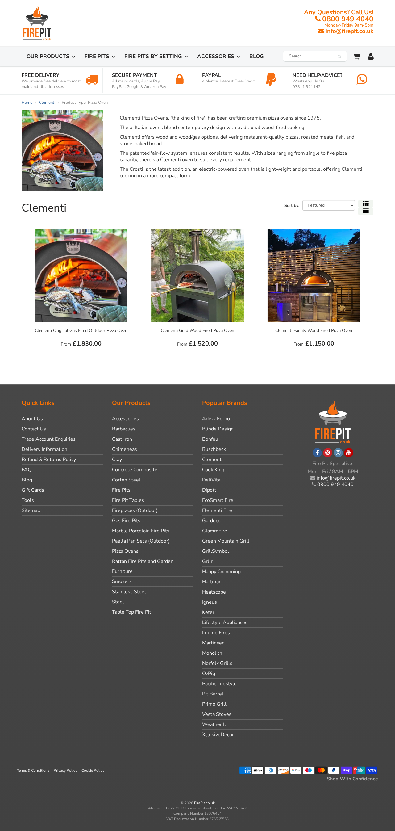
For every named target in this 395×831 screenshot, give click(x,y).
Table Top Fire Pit (131, 612)
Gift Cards (33, 490)
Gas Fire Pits (126, 520)
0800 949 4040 (347, 19)
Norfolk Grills (217, 663)
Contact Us (34, 429)
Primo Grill (214, 704)
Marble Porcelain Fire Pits (140, 530)
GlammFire (214, 530)
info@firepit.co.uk (349, 31)
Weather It (214, 724)
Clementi (47, 102)
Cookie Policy (92, 770)
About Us (32, 418)
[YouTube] (348, 452)
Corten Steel (126, 479)
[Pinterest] (327, 452)
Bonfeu (210, 439)
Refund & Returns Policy (49, 459)
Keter (208, 612)
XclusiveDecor (218, 734)
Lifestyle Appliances (224, 622)
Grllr (207, 561)
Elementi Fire (217, 510)
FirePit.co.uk (204, 802)
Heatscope (214, 592)
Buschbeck (214, 449)
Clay (117, 459)
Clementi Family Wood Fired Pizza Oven (313, 331)
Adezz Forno (216, 418)
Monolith (212, 653)
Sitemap (31, 510)
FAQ (26, 469)
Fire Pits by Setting (153, 56)
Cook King (213, 469)
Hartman (212, 581)
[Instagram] (338, 452)
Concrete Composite (134, 469)
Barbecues (123, 429)
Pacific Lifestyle (219, 683)
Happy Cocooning (221, 571)
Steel (118, 601)
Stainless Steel (129, 591)
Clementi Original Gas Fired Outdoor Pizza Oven (81, 331)
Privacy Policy (65, 770)
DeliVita (211, 479)
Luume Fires (216, 632)
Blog (256, 56)
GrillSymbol (215, 551)
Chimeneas (124, 449)
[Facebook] (317, 452)
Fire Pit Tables (128, 500)
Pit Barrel (212, 693)
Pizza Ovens (125, 551)
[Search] (339, 56)
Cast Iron (122, 439)
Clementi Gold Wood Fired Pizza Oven (197, 331)
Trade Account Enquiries (49, 439)
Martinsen (213, 643)
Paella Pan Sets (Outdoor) (141, 541)
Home (27, 102)
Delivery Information (44, 449)
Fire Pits (97, 56)
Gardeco (211, 520)
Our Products (48, 56)
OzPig (208, 673)
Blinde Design (218, 429)
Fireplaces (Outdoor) (135, 510)
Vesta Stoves (216, 714)
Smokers (122, 581)
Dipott (209, 490)
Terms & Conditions (33, 770)
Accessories (215, 56)
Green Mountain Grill (225, 541)
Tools (28, 500)
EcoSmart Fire (217, 500)
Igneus (209, 602)
